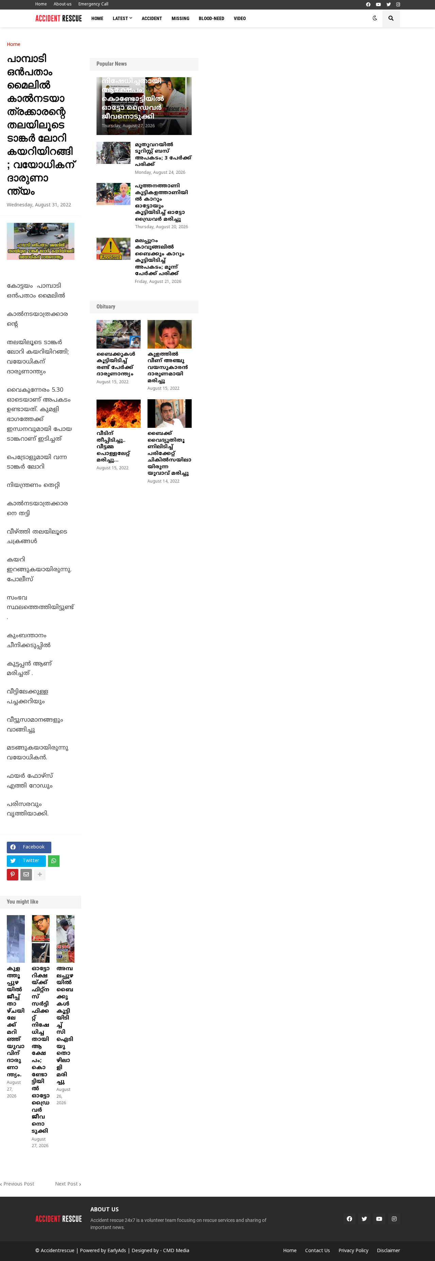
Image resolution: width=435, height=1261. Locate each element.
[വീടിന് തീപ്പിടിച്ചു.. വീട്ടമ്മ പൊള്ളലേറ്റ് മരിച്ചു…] (119, 413)
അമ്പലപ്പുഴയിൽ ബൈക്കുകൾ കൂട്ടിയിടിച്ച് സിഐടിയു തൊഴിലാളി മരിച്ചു (64, 1025)
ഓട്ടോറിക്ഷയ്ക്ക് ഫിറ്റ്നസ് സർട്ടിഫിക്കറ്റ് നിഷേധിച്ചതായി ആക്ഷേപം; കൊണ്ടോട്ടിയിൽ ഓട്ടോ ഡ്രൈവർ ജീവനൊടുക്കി (41, 1050)
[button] (374, 18)
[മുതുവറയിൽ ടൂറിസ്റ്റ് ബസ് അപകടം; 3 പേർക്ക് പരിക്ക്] (113, 153)
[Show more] (40, 874)
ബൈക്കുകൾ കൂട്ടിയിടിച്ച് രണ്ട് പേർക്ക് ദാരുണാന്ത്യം (116, 364)
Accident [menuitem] (152, 18)
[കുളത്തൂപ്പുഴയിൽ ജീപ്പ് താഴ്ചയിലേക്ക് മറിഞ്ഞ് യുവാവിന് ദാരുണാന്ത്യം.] (16, 939)
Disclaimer (388, 1251)
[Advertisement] (316, 86)
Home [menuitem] (97, 18)
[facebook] (368, 5)
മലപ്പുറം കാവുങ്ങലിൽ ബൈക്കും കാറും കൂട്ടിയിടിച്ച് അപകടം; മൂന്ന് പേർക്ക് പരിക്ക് (160, 258)
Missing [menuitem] (180, 18)
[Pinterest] (12, 874)
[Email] (26, 874)
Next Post (66, 1184)
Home (41, 4)
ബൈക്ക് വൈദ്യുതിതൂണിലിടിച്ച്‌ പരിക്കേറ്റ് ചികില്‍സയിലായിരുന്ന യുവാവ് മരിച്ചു (169, 454)
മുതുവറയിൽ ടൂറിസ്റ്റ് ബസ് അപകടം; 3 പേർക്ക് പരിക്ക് (163, 155)
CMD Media (176, 1251)
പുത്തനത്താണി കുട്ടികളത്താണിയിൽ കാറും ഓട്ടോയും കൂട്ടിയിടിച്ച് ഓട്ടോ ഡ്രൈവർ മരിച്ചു (161, 203)
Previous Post (18, 1184)
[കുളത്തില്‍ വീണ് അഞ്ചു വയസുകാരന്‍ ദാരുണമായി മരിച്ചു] (169, 334)
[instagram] (398, 5)
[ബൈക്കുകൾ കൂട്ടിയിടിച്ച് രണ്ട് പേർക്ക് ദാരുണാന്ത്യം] (119, 334)
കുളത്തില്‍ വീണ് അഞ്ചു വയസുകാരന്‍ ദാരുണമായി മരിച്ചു (167, 367)
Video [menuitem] (240, 18)
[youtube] (378, 5)
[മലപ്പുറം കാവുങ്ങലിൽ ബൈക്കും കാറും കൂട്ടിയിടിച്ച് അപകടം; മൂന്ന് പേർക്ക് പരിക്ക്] (113, 249)
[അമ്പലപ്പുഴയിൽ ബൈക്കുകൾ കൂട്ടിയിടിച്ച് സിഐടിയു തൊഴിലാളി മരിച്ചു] (65, 939)
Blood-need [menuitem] (211, 18)
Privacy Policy (353, 1251)
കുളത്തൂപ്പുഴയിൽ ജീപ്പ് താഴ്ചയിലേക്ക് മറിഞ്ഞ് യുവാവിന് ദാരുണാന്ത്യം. (15, 1021)
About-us (63, 4)
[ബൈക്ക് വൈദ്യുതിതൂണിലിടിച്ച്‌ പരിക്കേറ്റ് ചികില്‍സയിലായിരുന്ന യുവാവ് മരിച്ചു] (169, 413)
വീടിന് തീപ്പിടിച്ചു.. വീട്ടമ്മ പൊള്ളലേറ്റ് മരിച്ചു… (113, 447)
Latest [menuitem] (120, 18)
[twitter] (388, 5)
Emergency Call (93, 4)
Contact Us (317, 1251)
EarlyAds (116, 1251)
